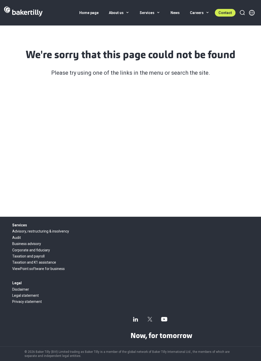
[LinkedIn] (135, 319)
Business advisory (26, 244)
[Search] (242, 13)
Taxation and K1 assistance (34, 262)
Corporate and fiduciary (31, 250)
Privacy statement (27, 302)
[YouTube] (164, 319)
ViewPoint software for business (38, 269)
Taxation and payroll (28, 256)
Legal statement (25, 295)
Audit (16, 238)
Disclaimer (20, 289)
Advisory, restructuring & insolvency (40, 231)
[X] (150, 319)
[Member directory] (252, 13)
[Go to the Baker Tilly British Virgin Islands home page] (23, 12)
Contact (225, 13)
